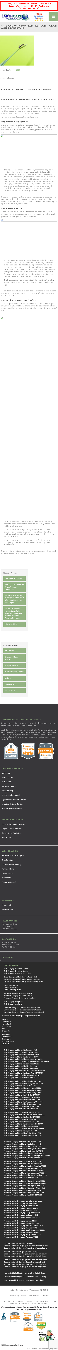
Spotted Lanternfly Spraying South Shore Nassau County (25, 1246)
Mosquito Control (11, 665)
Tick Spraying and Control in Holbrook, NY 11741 (22, 1077)
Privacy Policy (7, 905)
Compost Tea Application (11, 833)
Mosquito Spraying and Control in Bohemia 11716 (23, 1146)
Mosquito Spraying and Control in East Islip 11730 (23, 1164)
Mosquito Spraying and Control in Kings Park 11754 (23, 1177)
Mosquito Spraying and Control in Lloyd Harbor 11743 (24, 1186)
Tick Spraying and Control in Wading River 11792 (22, 1133)
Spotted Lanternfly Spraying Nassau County (20, 1243)
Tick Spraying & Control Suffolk (16, 969)
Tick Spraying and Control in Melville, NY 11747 (22, 1095)
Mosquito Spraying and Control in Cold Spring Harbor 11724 (27, 1155)
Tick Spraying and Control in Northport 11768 (21, 1106)
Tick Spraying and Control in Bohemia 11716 (21, 1052)
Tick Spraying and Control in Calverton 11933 (21, 1057)
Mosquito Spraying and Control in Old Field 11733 (23, 1195)
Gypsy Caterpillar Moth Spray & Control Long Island (23, 981)
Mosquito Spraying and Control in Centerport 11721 (24, 1153)
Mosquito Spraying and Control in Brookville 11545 (23, 1151)
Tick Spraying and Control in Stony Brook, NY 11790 (24, 1128)
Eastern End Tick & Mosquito (13, 855)
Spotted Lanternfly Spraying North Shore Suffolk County (25, 1256)
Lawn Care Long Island (12, 990)
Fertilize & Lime (8, 869)
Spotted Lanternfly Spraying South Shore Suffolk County (25, 1254)
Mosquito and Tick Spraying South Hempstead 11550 (24, 1230)
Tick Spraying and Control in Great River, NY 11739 (23, 1073)
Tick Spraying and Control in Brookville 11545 (21, 1054)
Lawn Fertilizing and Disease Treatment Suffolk (22, 1007)
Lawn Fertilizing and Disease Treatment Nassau (22, 1010)
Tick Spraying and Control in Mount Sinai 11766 (22, 1099)
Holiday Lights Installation (12, 808)
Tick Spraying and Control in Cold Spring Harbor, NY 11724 (26, 1061)
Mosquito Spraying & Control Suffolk (18, 993)
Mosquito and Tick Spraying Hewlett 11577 (20, 1210)
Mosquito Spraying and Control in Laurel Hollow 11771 (25, 1183)
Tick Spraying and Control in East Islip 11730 (21, 1068)
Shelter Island (7, 1037)
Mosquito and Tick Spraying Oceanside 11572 (21, 1223)
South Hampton (8, 1041)
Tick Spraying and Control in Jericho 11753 (20, 1086)
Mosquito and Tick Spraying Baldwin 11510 (20, 1203)
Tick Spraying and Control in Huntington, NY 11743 (23, 1083)
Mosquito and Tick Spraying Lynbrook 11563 (21, 1215)
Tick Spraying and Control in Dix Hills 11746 (20, 1066)
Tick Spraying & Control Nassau (16, 971)
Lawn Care (6, 773)
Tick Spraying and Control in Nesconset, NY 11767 (23, 1102)
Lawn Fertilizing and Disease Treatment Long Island (24, 1012)
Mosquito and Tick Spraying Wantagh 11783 (21, 1237)
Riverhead (6, 1034)
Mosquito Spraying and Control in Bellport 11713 (22, 1144)
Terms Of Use (7, 909)
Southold (5, 1044)
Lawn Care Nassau (11, 987)
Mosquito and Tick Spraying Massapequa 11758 (22, 1217)
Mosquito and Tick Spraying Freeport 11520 (21, 1208)
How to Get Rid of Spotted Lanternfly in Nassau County (25, 1276)
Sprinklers (8, 678)
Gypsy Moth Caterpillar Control (14, 799)
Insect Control (7, 777)
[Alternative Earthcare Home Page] (15, 17)
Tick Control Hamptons (13, 1004)
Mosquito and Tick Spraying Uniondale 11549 (21, 1232)
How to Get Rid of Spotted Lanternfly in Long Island (24, 1280)
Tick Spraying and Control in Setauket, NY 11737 (22, 1119)
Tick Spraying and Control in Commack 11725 (21, 1064)
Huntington (6, 1026)
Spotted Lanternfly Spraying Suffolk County (20, 1251)
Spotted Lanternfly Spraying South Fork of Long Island (25, 1267)
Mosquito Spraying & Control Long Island (19, 998)
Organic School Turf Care (12, 829)
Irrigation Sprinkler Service (12, 804)
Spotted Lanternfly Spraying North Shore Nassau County (25, 1248)
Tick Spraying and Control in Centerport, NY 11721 (23, 1059)
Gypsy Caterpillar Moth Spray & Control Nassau (22, 979)
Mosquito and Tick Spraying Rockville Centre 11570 (23, 1225)
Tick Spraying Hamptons (13, 1001)
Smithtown (6, 1039)
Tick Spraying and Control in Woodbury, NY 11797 (23, 1135)
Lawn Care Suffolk (11, 985)
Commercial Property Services (13, 824)
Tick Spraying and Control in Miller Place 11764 (22, 1097)
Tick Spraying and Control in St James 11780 (21, 1126)
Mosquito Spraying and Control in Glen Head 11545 (23, 1168)
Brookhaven (6, 1022)
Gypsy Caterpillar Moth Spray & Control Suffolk (22, 977)
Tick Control (9, 684)
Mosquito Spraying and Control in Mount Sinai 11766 (24, 1192)
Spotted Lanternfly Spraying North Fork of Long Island (25, 1264)
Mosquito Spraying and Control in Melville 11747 (22, 1190)
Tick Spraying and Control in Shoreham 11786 (21, 1121)
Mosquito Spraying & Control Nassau (18, 996)
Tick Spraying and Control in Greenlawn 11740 (22, 1075)
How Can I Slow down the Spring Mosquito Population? (14, 587)
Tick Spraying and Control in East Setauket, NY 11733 (24, 1071)
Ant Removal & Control (11, 795)
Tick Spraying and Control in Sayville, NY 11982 (22, 1117)
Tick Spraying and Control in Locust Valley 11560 (22, 1093)
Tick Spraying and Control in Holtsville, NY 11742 (22, 1081)
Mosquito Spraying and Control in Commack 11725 (23, 1158)
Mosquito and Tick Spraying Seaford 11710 (20, 1228)
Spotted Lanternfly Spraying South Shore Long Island (24, 1262)
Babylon (5, 1019)
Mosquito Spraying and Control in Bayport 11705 (22, 1142)
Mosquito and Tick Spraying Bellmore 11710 (21, 1206)
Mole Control (7, 878)
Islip (3, 1028)
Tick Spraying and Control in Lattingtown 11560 (22, 1088)
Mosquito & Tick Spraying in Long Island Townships (21, 1016)
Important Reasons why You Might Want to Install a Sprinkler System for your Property (14, 599)
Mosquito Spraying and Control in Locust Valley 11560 (24, 1188)
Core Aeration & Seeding (11, 864)
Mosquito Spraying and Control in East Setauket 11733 (25, 1166)
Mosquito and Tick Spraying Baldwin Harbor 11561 (23, 1201)
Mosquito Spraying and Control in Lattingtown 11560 (24, 1181)
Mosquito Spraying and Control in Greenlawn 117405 (24, 1171)
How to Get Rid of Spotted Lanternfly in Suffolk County (25, 1273)
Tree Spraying (7, 791)
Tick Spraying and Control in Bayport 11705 (20, 1050)
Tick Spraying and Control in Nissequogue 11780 (22, 1104)
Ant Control (9, 650)
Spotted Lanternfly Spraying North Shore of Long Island (25, 1260)
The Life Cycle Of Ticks (13, 578)
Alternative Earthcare (14, 1345)
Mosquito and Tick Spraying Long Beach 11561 (22, 1213)
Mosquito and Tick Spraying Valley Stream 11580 (22, 1235)
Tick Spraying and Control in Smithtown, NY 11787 (23, 1124)
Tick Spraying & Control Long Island (17, 973)
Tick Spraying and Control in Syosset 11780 (20, 1131)
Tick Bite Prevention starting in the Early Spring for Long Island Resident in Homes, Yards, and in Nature (13, 613)
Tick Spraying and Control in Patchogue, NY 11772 (23, 1112)
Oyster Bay (6, 1031)
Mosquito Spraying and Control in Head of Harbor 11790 (25, 1175)
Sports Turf (6, 837)
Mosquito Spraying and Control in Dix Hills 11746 (22, 1161)
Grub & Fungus (7, 873)
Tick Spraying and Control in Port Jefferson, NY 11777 (24, 1115)
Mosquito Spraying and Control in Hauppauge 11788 (24, 1173)
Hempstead (6, 1024)
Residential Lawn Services (14, 672)
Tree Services (10, 691)
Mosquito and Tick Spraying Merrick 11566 (20, 1221)
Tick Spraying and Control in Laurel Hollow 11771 (23, 1090)
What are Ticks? (11, 624)
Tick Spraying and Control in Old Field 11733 (21, 1109)
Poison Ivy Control (9, 882)
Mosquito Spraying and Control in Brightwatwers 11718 (25, 1148)
